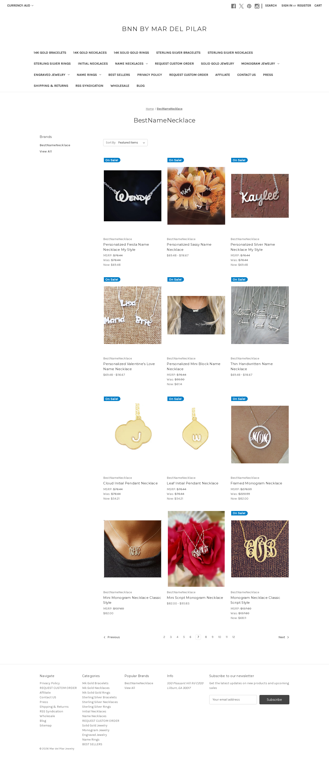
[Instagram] (257, 6)
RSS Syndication (89, 86)
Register (304, 5)
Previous (113, 637)
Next (282, 637)
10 (219, 637)
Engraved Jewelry (49, 75)
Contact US (246, 75)
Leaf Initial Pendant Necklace (192, 483)
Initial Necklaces (93, 63)
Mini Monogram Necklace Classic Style (132, 600)
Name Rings (87, 75)
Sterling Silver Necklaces (230, 53)
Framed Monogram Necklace (256, 483)
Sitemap (46, 725)
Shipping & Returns (51, 86)
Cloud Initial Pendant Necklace (130, 483)
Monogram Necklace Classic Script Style (255, 600)
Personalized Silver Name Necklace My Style (253, 247)
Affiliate (222, 75)
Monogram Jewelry (258, 63)
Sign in (287, 5)
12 (233, 637)
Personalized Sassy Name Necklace (189, 247)
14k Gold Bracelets (50, 53)
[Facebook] (233, 6)
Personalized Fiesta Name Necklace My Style (126, 247)
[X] (241, 6)
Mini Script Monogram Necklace (195, 597)
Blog (141, 86)
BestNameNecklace (55, 145)
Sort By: (111, 142)
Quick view (129, 192)
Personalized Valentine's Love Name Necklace (129, 366)
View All (46, 151)
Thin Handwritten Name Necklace (252, 366)
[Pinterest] (249, 6)
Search (271, 5)
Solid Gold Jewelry (217, 63)
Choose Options (133, 199)
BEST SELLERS (119, 75)
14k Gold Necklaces (90, 53)
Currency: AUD (19, 5)
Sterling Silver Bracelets (178, 53)
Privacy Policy (149, 75)
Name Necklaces (129, 63)
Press (268, 75)
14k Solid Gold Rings (131, 53)
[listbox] (132, 142)
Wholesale (120, 86)
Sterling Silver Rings (52, 63)
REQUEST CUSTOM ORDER (174, 63)
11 (227, 637)
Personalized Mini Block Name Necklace (193, 366)
